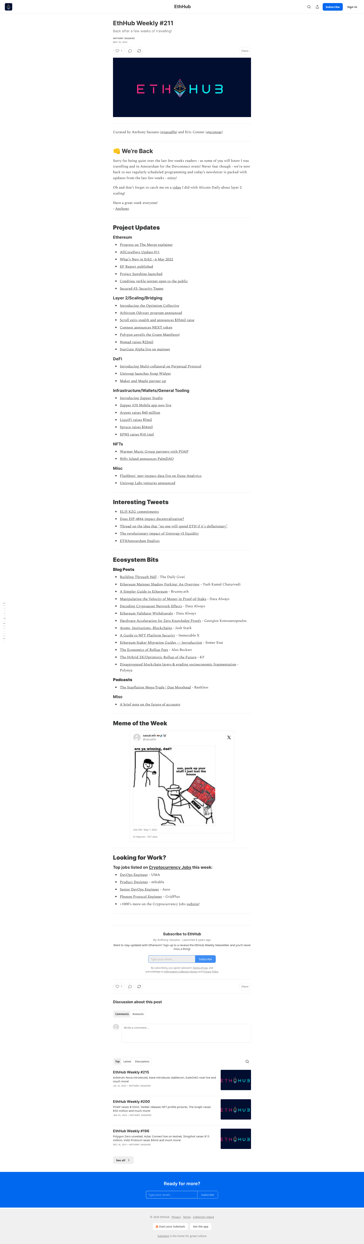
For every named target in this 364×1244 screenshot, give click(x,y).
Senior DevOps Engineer (139, 889)
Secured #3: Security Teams (141, 288)
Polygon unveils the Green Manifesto (149, 335)
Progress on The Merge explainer (146, 245)
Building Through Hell (138, 577)
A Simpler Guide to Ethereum (144, 591)
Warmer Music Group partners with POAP (154, 451)
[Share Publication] (317, 7)
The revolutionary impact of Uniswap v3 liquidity (159, 533)
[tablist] (129, 1014)
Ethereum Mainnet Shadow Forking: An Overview (159, 584)
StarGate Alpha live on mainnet (145, 349)
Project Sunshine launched (141, 274)
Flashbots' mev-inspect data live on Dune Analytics (161, 476)
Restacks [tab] (138, 1014)
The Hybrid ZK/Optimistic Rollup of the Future (158, 657)
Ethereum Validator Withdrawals (146, 613)
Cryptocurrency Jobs (170, 867)
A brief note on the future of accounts (150, 704)
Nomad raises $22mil (136, 342)
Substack (163, 1236)
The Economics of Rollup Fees (144, 650)
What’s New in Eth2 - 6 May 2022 (146, 259)
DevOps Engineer (134, 875)
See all (120, 1160)
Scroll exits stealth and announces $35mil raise (157, 320)
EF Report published (136, 266)
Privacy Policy (210, 971)
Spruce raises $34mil (136, 427)
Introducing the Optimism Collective (149, 305)
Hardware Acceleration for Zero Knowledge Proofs (160, 621)
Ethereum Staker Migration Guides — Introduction (161, 642)
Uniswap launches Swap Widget (145, 373)
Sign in (352, 7)
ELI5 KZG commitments (139, 512)
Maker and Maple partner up (143, 381)
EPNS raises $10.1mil (137, 434)
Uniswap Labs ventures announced (147, 483)
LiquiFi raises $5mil (136, 420)
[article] (182, 1081)
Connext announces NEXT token (146, 327)
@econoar (214, 132)
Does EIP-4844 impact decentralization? (152, 519)
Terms (187, 1217)
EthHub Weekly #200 (131, 1101)
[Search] (309, 7)
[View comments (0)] (130, 51)
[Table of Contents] (4, 622)
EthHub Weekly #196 (131, 1131)
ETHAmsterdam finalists (140, 541)
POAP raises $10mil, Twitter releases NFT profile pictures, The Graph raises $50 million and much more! (162, 1109)
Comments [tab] (122, 1014)
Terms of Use (200, 967)
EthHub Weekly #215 (131, 1072)
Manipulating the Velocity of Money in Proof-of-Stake (163, 599)
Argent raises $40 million (140, 412)
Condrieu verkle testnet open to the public (154, 281)
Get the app (200, 1226)
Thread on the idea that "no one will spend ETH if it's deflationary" (174, 526)
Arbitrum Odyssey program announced (151, 313)
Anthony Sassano (124, 38)
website (193, 904)
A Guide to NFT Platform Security (147, 635)
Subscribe (333, 7)
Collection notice (203, 1217)
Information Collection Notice (181, 971)
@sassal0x (168, 132)
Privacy (176, 1217)
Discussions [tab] (142, 1061)
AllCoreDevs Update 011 (140, 252)
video (177, 187)
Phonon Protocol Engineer (141, 896)
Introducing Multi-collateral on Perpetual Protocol (160, 366)
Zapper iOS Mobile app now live (145, 405)
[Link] (108, 151)
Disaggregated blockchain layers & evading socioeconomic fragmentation (178, 664)
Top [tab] (117, 1061)
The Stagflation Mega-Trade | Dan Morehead (155, 687)
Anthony (122, 209)
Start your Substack (172, 1226)
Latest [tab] (127, 1061)
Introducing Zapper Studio (141, 398)
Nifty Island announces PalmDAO (147, 459)
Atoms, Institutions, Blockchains (146, 628)
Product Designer (134, 882)
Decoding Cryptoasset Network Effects (151, 606)
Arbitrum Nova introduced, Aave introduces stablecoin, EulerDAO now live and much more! (164, 1079)
